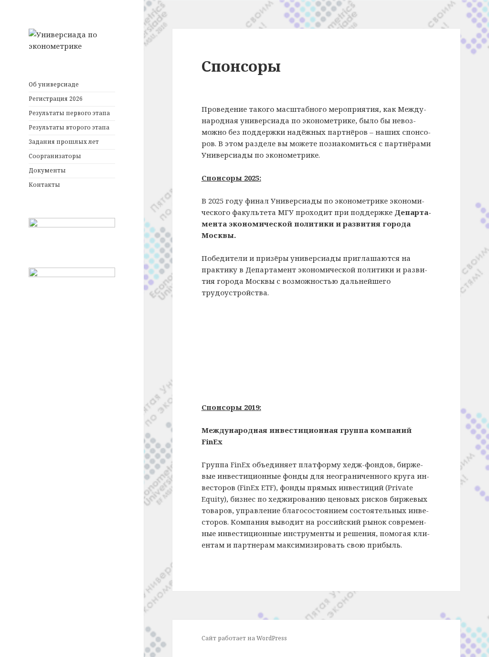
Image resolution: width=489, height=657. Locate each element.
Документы (47, 170)
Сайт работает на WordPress (244, 638)
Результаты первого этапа (69, 113)
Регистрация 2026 (56, 99)
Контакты (44, 185)
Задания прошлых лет (64, 142)
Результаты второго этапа (69, 127)
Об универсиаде (54, 84)
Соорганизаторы (55, 156)
